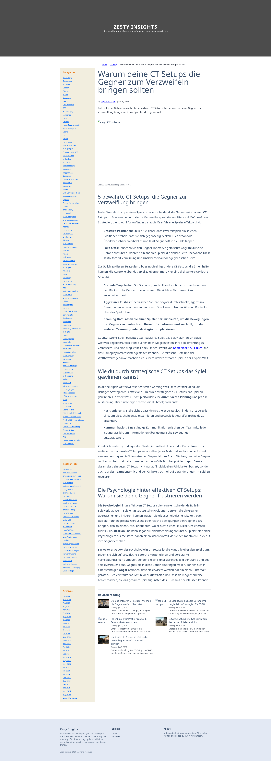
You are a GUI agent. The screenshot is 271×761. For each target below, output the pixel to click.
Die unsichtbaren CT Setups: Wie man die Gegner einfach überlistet (131, 602)
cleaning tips (68, 233)
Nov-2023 (67, 640)
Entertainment (68, 105)
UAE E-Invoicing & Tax (71, 193)
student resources (70, 196)
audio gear (67, 267)
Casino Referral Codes (71, 440)
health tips (67, 321)
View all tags (68, 571)
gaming (66, 308)
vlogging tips (68, 172)
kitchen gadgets (69, 393)
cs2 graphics (68, 489)
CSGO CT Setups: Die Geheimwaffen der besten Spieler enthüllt (188, 620)
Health (65, 138)
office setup (67, 403)
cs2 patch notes (69, 523)
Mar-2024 (67, 657)
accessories (67, 182)
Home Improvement (71, 125)
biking (65, 301)
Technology (67, 81)
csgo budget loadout (71, 544)
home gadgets (68, 389)
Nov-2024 (67, 623)
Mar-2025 (67, 691)
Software (66, 84)
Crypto (65, 206)
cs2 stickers (67, 560)
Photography (68, 111)
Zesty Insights (135, 26)
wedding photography (71, 567)
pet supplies (67, 213)
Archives (116, 736)
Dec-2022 (67, 637)
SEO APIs (66, 162)
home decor (67, 230)
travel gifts (67, 342)
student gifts (68, 305)
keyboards (67, 359)
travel (65, 335)
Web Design (67, 77)
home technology (70, 366)
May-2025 (67, 694)
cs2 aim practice (69, 506)
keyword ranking (69, 554)
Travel (65, 94)
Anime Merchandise (71, 203)
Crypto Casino (68, 423)
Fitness (65, 91)
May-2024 (67, 616)
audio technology (69, 284)
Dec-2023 (67, 677)
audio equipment (69, 216)
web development (70, 472)
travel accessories (70, 247)
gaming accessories (71, 223)
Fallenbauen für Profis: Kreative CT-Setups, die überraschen (129, 620)
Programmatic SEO (70, 152)
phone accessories (70, 220)
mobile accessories (70, 179)
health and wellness (70, 311)
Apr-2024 (66, 647)
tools (65, 274)
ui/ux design (67, 469)
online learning (69, 510)
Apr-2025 (66, 688)
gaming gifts (68, 315)
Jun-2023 (66, 627)
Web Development (70, 128)
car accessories (69, 260)
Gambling (67, 176)
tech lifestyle (68, 376)
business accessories (71, 345)
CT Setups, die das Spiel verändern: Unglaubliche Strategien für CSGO (187, 602)
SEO (64, 108)
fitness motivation (70, 499)
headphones (68, 369)
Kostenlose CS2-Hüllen (188, 348)
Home (104, 64)
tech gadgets (68, 149)
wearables (67, 186)
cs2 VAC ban (68, 513)
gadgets (66, 227)
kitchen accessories (70, 386)
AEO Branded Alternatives (73, 413)
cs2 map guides (69, 493)
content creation (69, 352)
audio (65, 399)
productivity (67, 237)
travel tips (67, 349)
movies (66, 540)
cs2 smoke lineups (70, 547)
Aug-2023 (67, 660)
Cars (65, 118)
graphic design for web (72, 476)
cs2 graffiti (67, 520)
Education (67, 98)
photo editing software (72, 479)
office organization (70, 298)
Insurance (67, 115)
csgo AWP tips (68, 530)
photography (68, 210)
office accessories (70, 396)
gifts (64, 288)
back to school (68, 155)
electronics (67, 362)
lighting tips (67, 318)
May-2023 (67, 599)
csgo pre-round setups (72, 533)
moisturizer (67, 527)
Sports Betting (68, 410)
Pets (64, 135)
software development (72, 486)
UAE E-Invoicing (69, 433)
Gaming (113, 64)
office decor (67, 294)
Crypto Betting (68, 430)
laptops (66, 199)
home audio (67, 142)
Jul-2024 (66, 650)
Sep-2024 (66, 654)
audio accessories (70, 264)
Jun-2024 (66, 674)
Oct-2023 (66, 620)
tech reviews (68, 244)
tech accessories (69, 145)
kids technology (69, 166)
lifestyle (66, 240)
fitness (65, 254)
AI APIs (66, 189)
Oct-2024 (66, 596)
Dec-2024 (67, 681)
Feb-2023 (66, 603)
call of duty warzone (71, 516)
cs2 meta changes (70, 564)
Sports (65, 132)
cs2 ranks (66, 496)
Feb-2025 (66, 684)
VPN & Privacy (68, 444)
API (64, 437)
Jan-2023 (66, 633)
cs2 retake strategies (71, 550)
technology (67, 159)
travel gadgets (68, 338)
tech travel (67, 257)
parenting (67, 277)
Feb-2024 (66, 613)
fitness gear (67, 271)
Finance (66, 121)
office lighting (68, 355)
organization (68, 372)
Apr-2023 (66, 610)
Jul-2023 (66, 667)
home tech (67, 406)
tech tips (66, 250)
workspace (67, 169)
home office (67, 281)
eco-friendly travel (70, 503)
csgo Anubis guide (70, 537)
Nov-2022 (67, 643)
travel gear (67, 325)
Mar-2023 (67, 664)
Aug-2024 (67, 606)
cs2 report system (70, 557)
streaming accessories (72, 328)
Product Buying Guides (72, 416)
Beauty (65, 101)
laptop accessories (70, 291)
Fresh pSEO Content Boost (73, 420)
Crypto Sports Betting (71, 427)
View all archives (70, 698)
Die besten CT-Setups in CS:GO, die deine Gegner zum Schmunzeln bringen (129, 640)
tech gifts (66, 332)
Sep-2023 (66, 630)
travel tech (67, 382)
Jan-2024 (66, 671)
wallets (65, 379)
